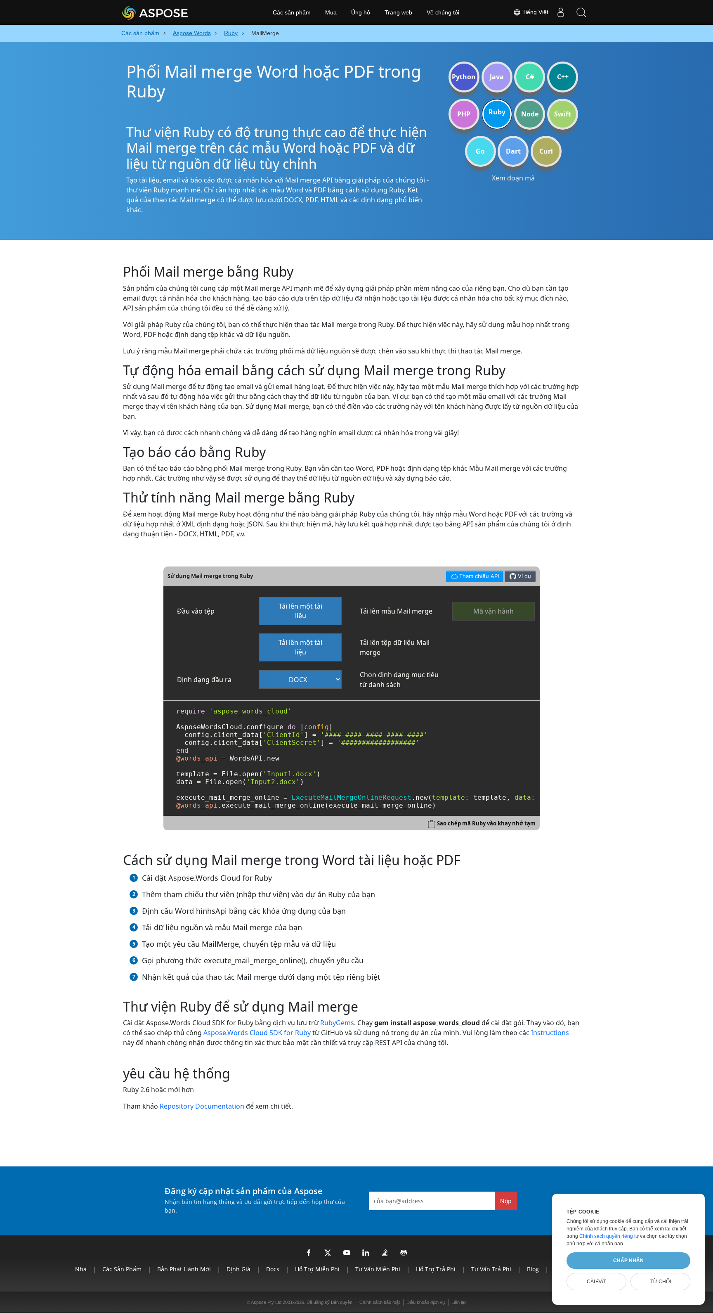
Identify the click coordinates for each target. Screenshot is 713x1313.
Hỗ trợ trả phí (436, 1269)
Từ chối (660, 1282)
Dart (513, 151)
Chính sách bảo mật (379, 1302)
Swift (562, 114)
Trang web (398, 12)
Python (464, 76)
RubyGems (337, 1022)
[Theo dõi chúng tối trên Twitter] (328, 1253)
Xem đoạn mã (513, 177)
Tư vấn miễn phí (377, 1269)
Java (497, 76)
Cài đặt (596, 1282)
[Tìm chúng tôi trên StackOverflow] (385, 1253)
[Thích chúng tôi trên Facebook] (309, 1253)
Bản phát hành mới (184, 1269)
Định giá (238, 1269)
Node (529, 114)
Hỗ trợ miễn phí (317, 1269)
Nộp (506, 1201)
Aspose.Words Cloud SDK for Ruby (257, 1032)
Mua (331, 12)
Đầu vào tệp (196, 611)
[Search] (581, 12)
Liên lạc (459, 1302)
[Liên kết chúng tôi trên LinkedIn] (366, 1253)
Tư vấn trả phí (491, 1269)
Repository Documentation (202, 1106)
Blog (533, 1269)
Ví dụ (523, 576)
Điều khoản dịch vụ (425, 1302)
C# (530, 76)
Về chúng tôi (443, 12)
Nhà (81, 1269)
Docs (272, 1269)
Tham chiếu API (472, 575)
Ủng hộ (360, 12)
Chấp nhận (628, 1260)
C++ (563, 76)
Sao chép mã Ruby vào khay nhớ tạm (486, 823)
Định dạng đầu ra (204, 679)
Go (480, 151)
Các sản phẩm (292, 12)
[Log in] (561, 12)
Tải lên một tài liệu (300, 611)
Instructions (550, 1032)
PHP (463, 114)
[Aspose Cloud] (177, 12)
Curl (546, 151)
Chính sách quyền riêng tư (609, 1236)
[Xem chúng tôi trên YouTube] (347, 1253)
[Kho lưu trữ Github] (404, 1253)
